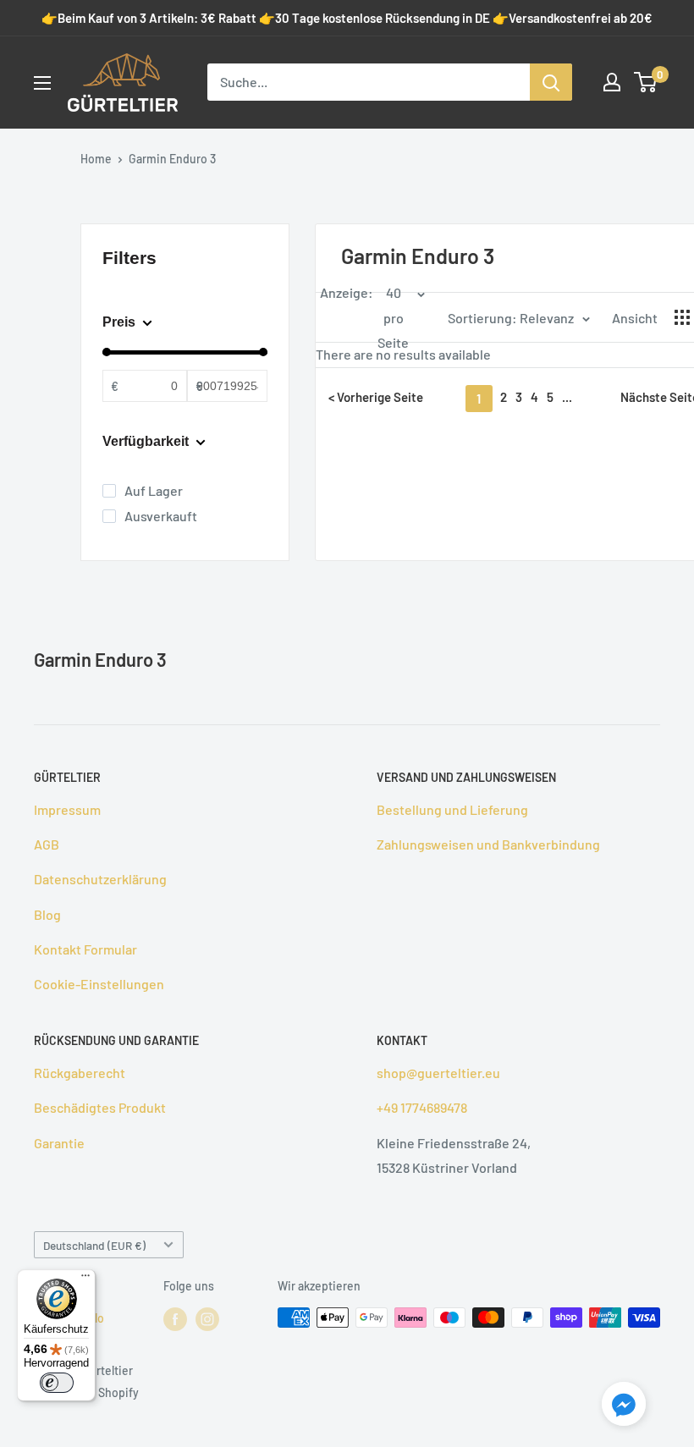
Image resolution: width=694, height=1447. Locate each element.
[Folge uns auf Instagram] (207, 1319)
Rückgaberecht (79, 1073)
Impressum (67, 809)
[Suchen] (551, 82)
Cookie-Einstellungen (99, 984)
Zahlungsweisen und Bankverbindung (488, 844)
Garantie (59, 1143)
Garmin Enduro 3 (172, 158)
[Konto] (611, 82)
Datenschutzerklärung (100, 879)
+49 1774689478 (422, 1107)
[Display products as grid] (682, 317)
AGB (46, 844)
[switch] (57, 1383)
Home (96, 158)
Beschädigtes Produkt (100, 1107)
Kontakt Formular (85, 949)
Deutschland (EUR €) (94, 1245)
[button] (624, 1407)
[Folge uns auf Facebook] (175, 1319)
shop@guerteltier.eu (438, 1073)
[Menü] (85, 1279)
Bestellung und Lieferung (452, 809)
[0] (646, 82)
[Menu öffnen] (42, 83)
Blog (47, 914)
